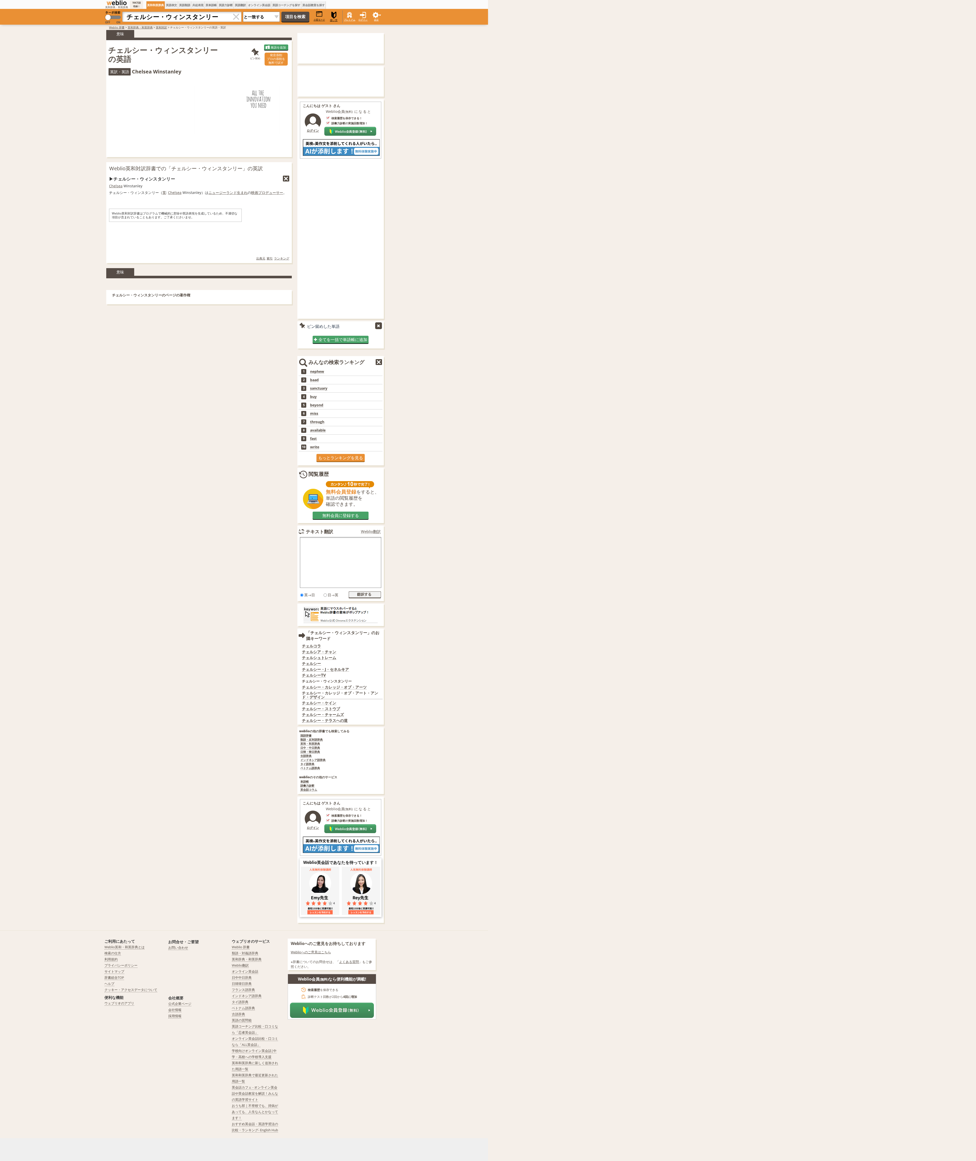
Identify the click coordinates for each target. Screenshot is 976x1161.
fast (313, 439)
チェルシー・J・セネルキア (325, 669)
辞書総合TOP (114, 977)
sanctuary (318, 388)
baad (314, 380)
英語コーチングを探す (286, 5)
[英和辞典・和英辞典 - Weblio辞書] (116, 2)
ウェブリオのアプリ (119, 1003)
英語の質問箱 (242, 1020)
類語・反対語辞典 (311, 739)
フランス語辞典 (243, 989)
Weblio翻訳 (371, 531)
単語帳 (304, 781)
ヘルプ (109, 983)
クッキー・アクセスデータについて (130, 989)
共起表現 (198, 5)
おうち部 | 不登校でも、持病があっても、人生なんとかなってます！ (255, 1111)
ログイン (363, 19)
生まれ (242, 192)
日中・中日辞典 (310, 748)
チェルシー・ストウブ (321, 709)
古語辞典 (306, 756)
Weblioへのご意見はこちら (311, 952)
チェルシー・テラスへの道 (325, 720)
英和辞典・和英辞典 (140, 27)
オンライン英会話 (259, 5)
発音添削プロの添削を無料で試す (276, 59)
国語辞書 (306, 735)
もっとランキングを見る (340, 458)
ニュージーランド (222, 192)
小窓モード (319, 19)
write (314, 447)
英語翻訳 (240, 5)
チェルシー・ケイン (319, 703)
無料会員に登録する (340, 515)
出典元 (260, 258)
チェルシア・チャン (319, 652)
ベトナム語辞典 (310, 768)
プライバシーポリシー (121, 965)
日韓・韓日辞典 (310, 752)
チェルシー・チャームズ (323, 714)
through (317, 422)
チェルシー (311, 663)
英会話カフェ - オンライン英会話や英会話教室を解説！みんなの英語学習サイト (255, 1093)
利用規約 (111, 959)
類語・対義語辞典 (245, 953)
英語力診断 (226, 5)
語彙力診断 (307, 785)
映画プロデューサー (267, 192)
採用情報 (174, 1016)
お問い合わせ (178, 947)
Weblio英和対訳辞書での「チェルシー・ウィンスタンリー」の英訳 (186, 168)
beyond (316, 405)
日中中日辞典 (242, 977)
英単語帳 (211, 5)
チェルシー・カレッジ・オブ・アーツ (334, 687)
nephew (317, 372)
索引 (270, 258)
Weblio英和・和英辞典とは (124, 947)
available (318, 430)
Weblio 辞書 (117, 27)
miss (314, 413)
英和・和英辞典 (310, 743)
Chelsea (116, 186)
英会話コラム (308, 789)
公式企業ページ (179, 1003)
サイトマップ (114, 971)
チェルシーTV (314, 675)
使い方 (334, 20)
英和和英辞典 (155, 5)
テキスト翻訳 (319, 531)
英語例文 (171, 5)
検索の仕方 (112, 953)
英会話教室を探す (313, 5)
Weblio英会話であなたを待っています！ (340, 862)
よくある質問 (349, 961)
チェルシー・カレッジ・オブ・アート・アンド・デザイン (340, 695)
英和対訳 (161, 27)
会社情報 (174, 1009)
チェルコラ (311, 646)
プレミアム (349, 19)
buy (313, 397)
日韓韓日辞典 (242, 983)
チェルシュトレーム (319, 657)
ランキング (281, 258)
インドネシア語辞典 (313, 760)
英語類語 (184, 5)
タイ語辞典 (307, 764)
